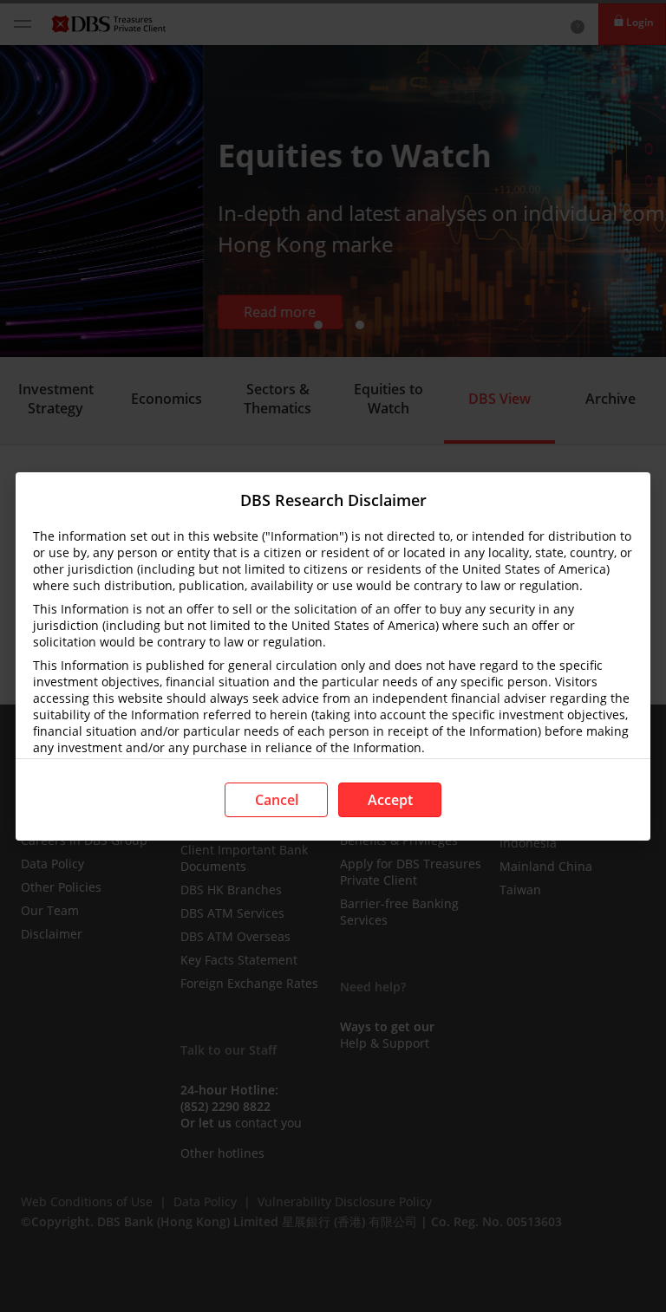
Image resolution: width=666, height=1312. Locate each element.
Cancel (276, 799)
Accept (390, 799)
